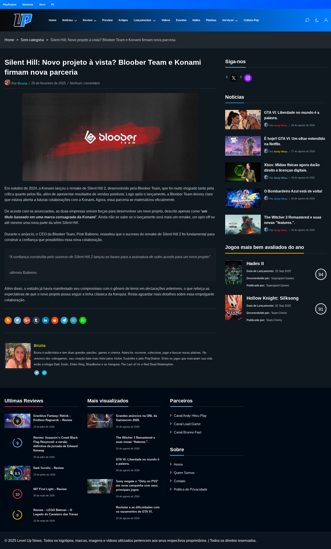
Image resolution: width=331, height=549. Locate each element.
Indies (196, 20)
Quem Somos (184, 473)
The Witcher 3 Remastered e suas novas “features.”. (292, 220)
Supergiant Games (282, 278)
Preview (107, 20)
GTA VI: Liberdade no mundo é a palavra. (291, 115)
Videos (165, 20)
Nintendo (27, 4)
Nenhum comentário (85, 83)
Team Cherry (279, 313)
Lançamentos (142, 20)
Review (87, 20)
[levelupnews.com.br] (23, 20)
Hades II (255, 263)
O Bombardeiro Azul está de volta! (293, 191)
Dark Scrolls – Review (48, 468)
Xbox (42, 4)
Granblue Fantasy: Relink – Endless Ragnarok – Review (52, 418)
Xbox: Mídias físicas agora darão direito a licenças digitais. (292, 167)
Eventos (181, 20)
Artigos (123, 20)
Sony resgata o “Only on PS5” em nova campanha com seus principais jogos (137, 485)
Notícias (67, 20)
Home (53, 20)
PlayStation (9, 4)
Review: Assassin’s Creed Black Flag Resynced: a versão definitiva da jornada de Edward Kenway (55, 444)
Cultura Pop (251, 20)
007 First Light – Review (50, 489)
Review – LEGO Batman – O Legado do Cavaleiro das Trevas (55, 512)
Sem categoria (32, 40)
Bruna (22, 83)
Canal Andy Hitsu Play (190, 415)
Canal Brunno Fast (187, 432)
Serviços (228, 20)
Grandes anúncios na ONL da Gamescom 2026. (136, 418)
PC (52, 4)
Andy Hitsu (280, 125)
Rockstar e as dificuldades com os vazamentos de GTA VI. (138, 509)
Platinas (211, 20)
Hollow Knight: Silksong (273, 298)
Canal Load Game (187, 424)
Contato (179, 481)
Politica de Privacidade (190, 489)
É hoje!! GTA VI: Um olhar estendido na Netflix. (294, 141)
